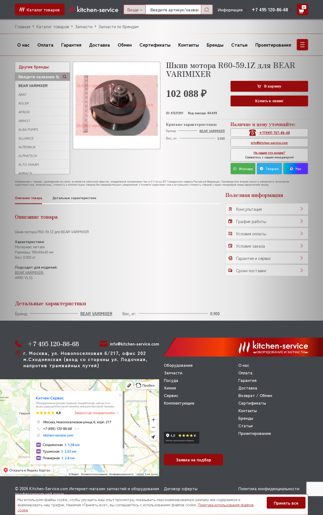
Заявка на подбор (193, 459)
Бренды (215, 44)
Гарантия (71, 44)
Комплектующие (179, 402)
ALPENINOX (26, 146)
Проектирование (273, 44)
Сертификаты (155, 44)
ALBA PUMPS (28, 129)
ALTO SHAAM (28, 164)
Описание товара (28, 198)
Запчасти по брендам (118, 26)
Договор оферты (180, 488)
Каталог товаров (52, 26)
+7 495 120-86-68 (269, 9)
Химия (170, 387)
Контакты (188, 44)
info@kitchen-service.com (269, 142)
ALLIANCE (26, 138)
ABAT (22, 94)
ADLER (23, 103)
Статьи (239, 44)
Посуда (171, 380)
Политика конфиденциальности (268, 488)
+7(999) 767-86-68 (274, 132)
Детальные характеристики (74, 198)
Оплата (45, 44)
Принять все (286, 503)
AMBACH (25, 173)
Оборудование (178, 364)
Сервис (171, 395)
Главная (22, 26)
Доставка (99, 44)
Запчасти (83, 26)
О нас (23, 44)
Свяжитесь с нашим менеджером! (269, 154)
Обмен (125, 44)
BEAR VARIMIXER (33, 85)
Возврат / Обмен (255, 395)
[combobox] (134, 9)
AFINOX (24, 111)
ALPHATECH (27, 155)
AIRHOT (24, 120)
